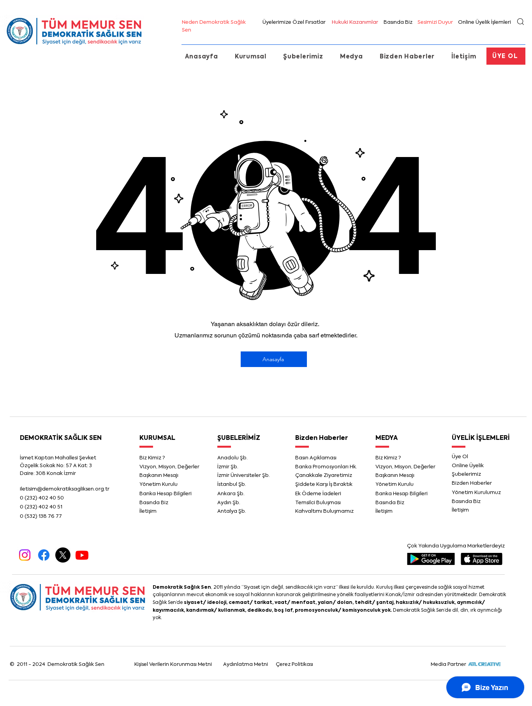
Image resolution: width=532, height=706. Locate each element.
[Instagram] (24, 555)
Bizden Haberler (321, 438)
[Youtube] (82, 555)
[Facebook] (43, 555)
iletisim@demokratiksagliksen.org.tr (64, 489)
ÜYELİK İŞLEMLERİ (481, 438)
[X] (62, 555)
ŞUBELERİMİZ (238, 438)
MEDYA (386, 438)
